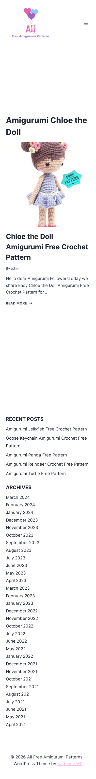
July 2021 (15, 701)
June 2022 (16, 641)
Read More (19, 303)
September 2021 (22, 686)
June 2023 (16, 565)
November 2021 (21, 671)
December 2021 (21, 663)
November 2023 (22, 527)
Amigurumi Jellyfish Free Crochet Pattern (46, 429)
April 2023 (16, 580)
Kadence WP (70, 763)
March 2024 (18, 497)
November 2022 (22, 618)
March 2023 (18, 588)
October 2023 (19, 535)
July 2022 (15, 633)
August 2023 (19, 550)
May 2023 (16, 573)
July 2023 (15, 557)
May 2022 (16, 648)
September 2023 (22, 542)
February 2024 (20, 504)
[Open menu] (85, 24)
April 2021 (16, 724)
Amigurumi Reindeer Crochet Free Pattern (47, 464)
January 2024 (19, 512)
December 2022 (22, 610)
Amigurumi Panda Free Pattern (36, 454)
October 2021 (19, 679)
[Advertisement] (48, 78)
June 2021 (16, 709)
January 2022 (19, 656)
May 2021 (15, 716)
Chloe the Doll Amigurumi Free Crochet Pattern (47, 246)
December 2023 (22, 520)
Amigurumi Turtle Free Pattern (36, 473)
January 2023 (19, 603)
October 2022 (19, 626)
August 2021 (18, 694)
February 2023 (20, 595)
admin (15, 268)
